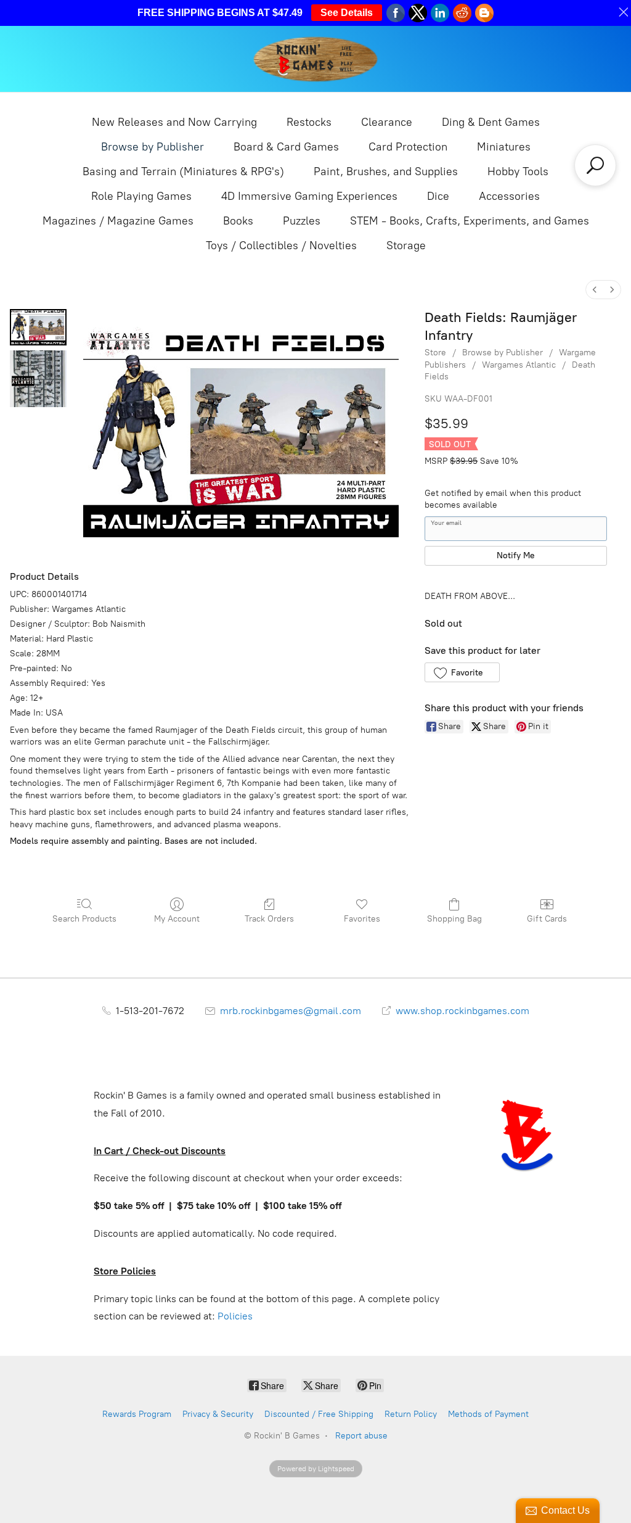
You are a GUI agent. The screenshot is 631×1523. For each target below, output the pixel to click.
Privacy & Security (217, 1414)
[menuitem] (594, 290)
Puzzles (301, 221)
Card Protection (407, 147)
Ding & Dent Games (491, 122)
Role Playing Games (141, 196)
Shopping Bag (454, 919)
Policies (235, 1316)
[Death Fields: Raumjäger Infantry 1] (38, 378)
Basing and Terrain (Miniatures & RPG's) (183, 171)
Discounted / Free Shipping (318, 1414)
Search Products (84, 919)
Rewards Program (136, 1414)
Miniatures (504, 147)
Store (435, 352)
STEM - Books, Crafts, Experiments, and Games (469, 221)
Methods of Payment (488, 1414)
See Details (346, 12)
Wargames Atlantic (519, 365)
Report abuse (361, 1435)
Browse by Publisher (152, 147)
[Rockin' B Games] (316, 59)
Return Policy (411, 1414)
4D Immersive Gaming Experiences (309, 196)
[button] (462, 672)
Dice (438, 196)
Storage (406, 245)
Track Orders (269, 919)
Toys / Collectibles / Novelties (281, 245)
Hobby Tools (517, 171)
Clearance (386, 122)
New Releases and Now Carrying (174, 122)
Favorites (362, 919)
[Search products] (595, 165)
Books (238, 221)
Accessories (509, 196)
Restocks (309, 122)
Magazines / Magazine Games (118, 221)
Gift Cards (547, 919)
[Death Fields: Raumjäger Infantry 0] (38, 327)
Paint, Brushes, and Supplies (386, 171)
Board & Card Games (286, 147)
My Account (177, 919)
